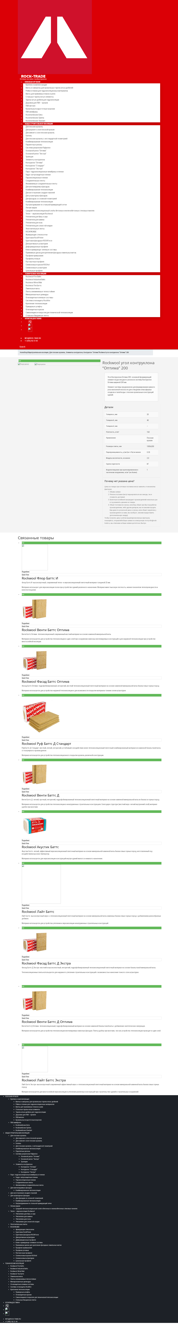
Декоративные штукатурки (37, 243)
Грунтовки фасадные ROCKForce (39, 240)
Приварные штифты (34, 306)
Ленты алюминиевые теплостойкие (40, 291)
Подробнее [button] (25, 956)
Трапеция (29, 156)
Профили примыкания (34, 255)
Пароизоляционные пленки (37, 177)
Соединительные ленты (35, 180)
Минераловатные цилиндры (37, 294)
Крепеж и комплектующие (36, 85)
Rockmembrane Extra (34, 115)
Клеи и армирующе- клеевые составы (41, 249)
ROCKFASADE (31, 231)
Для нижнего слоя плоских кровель (40, 132)
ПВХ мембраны (32, 112)
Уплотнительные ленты (35, 228)
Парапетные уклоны (34, 144)
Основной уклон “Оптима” (36, 150)
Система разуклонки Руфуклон (38, 147)
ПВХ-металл (30, 106)
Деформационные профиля (37, 246)
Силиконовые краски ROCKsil (38, 264)
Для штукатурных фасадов (36, 195)
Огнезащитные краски (35, 309)
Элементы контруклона (35, 159)
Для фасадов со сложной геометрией (41, 198)
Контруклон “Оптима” (34, 162)
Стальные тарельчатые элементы (40, 97)
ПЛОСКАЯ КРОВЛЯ (32, 81)
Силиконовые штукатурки (36, 267)
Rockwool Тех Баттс (34, 285)
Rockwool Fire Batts (33, 276)
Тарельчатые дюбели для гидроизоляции (42, 100)
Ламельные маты (33, 288)
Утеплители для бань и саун (37, 216)
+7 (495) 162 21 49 (31, 340)
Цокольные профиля (23, 1261)
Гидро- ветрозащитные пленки (38, 174)
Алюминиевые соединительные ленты (41, 183)
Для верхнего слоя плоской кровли (40, 129)
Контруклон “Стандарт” (35, 165)
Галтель (29, 135)
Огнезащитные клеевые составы (39, 297)
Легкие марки (31, 207)
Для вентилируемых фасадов (38, 186)
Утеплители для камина (35, 219)
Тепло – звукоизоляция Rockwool (39, 213)
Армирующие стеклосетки (36, 234)
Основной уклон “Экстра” (36, 153)
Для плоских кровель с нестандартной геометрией (46, 138)
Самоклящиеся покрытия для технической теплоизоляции (49, 312)
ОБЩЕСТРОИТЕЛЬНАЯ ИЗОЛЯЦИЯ (39, 123)
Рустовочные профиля (35, 261)
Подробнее (25, 571)
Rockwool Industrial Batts (35, 279)
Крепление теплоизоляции (36, 303)
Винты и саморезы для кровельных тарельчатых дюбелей (49, 88)
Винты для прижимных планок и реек (40, 94)
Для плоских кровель (34, 126)
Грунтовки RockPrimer (35, 237)
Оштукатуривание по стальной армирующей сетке (46, 204)
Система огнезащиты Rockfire (38, 300)
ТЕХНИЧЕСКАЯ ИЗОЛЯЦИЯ (35, 273)
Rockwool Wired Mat (34, 282)
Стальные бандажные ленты (26, 1300)
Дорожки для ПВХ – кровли (37, 103)
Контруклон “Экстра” (34, 168)
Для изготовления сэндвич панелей (40, 192)
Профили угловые (33, 258)
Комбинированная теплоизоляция (39, 141)
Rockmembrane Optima (35, 118)
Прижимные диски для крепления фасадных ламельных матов (51, 252)
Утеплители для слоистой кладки (39, 225)
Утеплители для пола (34, 222)
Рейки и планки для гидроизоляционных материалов (47, 91)
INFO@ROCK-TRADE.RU (13, 1319)
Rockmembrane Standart (24, 1130)
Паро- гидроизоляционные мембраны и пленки (45, 171)
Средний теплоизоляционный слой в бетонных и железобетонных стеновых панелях (60, 210)
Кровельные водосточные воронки (40, 109)
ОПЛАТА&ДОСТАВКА (33, 318)
